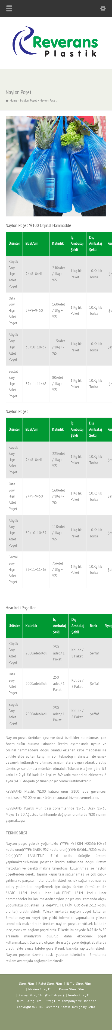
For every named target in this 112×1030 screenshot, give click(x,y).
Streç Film (26, 983)
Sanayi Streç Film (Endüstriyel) (41, 995)
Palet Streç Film (50, 983)
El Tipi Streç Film (78, 983)
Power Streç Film (71, 989)
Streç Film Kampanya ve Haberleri (71, 1001)
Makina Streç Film (41, 989)
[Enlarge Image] (56, 116)
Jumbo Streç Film (81, 995)
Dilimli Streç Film (28, 1001)
